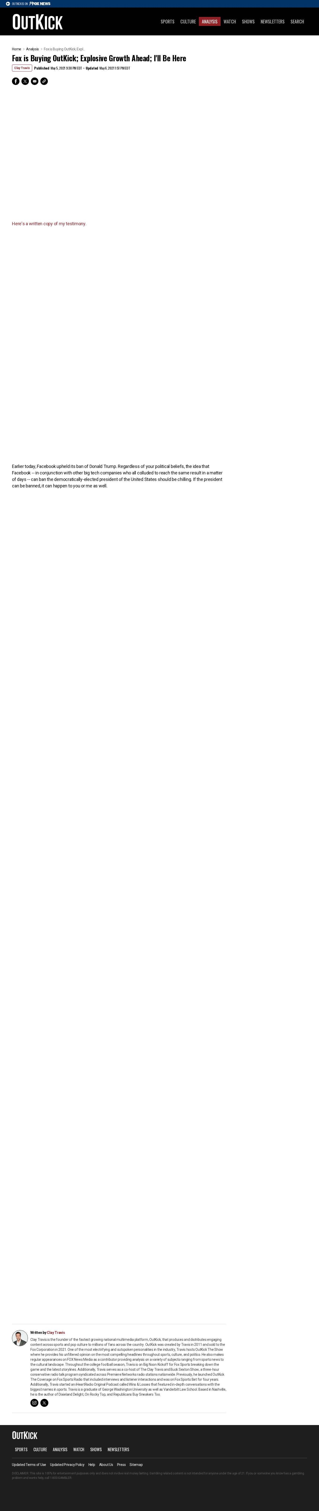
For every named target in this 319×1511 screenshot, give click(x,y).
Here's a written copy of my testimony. (49, 223)
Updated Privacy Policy (67, 1465)
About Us (106, 1465)
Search (297, 21)
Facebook (15, 81)
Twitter (25, 81)
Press (121, 1465)
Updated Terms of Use (29, 1465)
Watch (230, 21)
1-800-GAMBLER (61, 1478)
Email (34, 81)
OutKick (38, 21)
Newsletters (273, 21)
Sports (167, 21)
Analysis (210, 21)
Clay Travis (22, 68)
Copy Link (44, 81)
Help (91, 1465)
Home (16, 49)
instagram (34, 1403)
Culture (188, 21)
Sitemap (136, 1465)
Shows (248, 21)
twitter (44, 1403)
